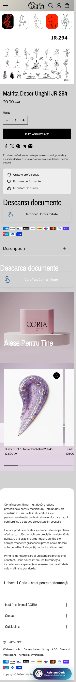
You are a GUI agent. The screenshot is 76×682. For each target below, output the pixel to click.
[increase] (23, 120)
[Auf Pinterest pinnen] (18, 146)
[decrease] (7, 120)
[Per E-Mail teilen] (30, 146)
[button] (67, 5)
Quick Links (12, 626)
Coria (26, 674)
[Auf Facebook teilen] (6, 146)
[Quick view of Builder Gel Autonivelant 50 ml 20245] (55, 375)
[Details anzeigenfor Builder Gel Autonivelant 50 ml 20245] (32, 406)
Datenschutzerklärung (36, 649)
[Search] (51, 5)
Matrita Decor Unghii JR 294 (35, 93)
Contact (10, 615)
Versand (65, 649)
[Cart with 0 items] (67, 5)
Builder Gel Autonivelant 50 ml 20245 (28, 447)
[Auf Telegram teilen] (24, 146)
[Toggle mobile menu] (14, 5)
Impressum (9, 654)
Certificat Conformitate (41, 214)
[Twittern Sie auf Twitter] (12, 146)
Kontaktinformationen (31, 654)
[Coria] (36, 5)
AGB (54, 649)
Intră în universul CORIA (21, 604)
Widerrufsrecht (12, 649)
